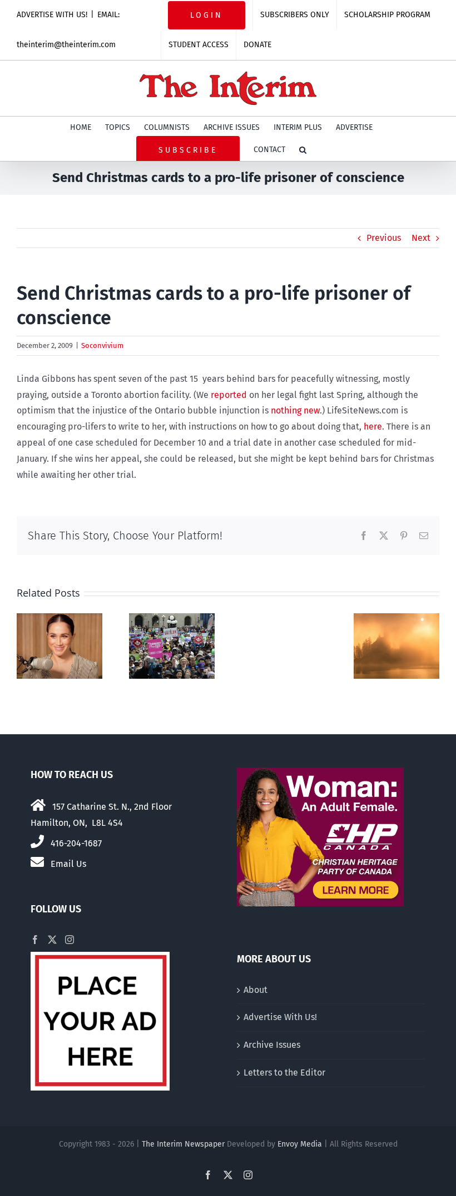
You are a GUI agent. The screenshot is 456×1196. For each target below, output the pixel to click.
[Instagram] (69, 939)
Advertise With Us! (280, 1017)
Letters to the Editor (284, 1072)
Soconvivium (102, 345)
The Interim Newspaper (183, 1144)
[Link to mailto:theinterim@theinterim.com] (37, 862)
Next (421, 238)
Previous (383, 238)
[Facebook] (35, 939)
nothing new (295, 410)
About (255, 990)
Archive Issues (272, 1044)
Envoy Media (299, 1144)
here (373, 426)
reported (230, 395)
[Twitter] (52, 939)
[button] (302, 150)
